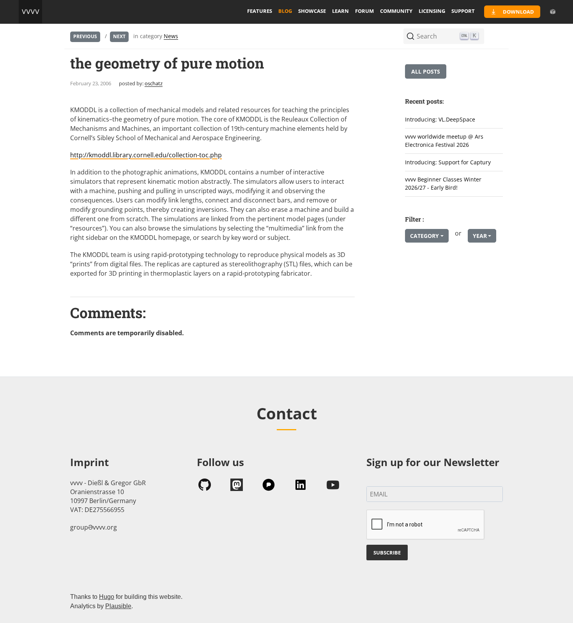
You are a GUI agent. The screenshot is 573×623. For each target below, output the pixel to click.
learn (340, 10)
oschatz (154, 83)
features (259, 10)
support (463, 10)
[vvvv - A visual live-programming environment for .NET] (30, 11)
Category (424, 235)
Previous (85, 36)
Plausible (118, 606)
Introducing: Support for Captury (448, 162)
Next (119, 36)
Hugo (106, 596)
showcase (312, 10)
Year (480, 235)
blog (285, 10)
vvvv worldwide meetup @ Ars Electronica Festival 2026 (444, 140)
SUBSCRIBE (387, 552)
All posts (425, 71)
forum (364, 10)
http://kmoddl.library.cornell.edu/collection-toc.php (146, 155)
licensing (432, 10)
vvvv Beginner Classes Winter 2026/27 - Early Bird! (443, 183)
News (171, 36)
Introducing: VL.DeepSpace (440, 119)
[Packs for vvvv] (552, 11)
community (396, 10)
